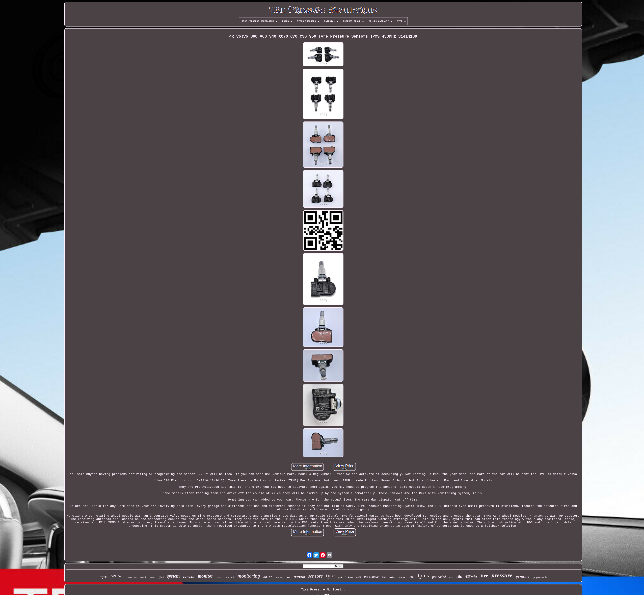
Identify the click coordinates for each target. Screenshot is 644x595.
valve (230, 576)
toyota (103, 577)
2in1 (412, 577)
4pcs (161, 577)
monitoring (249, 576)
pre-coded (439, 577)
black (143, 577)
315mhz (349, 577)
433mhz (471, 576)
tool (384, 577)
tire (484, 576)
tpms (423, 575)
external (299, 577)
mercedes (189, 577)
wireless (132, 578)
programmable (540, 577)
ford (288, 577)
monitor (205, 576)
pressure (502, 575)
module (219, 578)
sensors (315, 576)
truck (451, 578)
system (173, 576)
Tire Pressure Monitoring (323, 589)
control (401, 577)
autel (279, 576)
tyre (330, 576)
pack (340, 577)
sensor (117, 575)
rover (152, 577)
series (392, 577)
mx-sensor (371, 577)
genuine (523, 576)
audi (358, 577)
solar (268, 577)
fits (459, 576)
